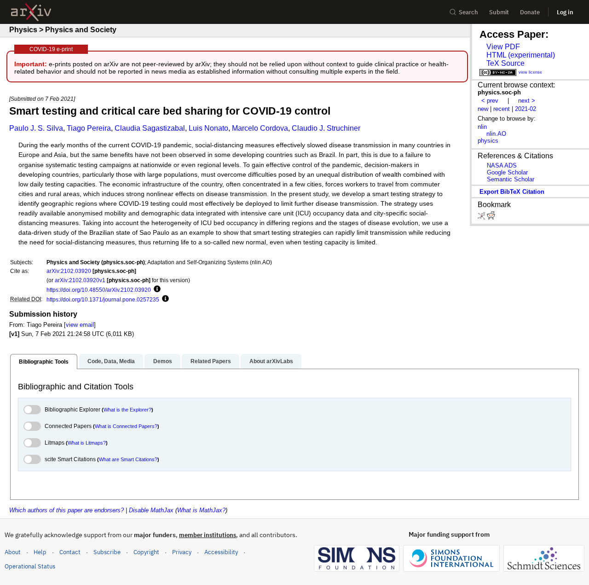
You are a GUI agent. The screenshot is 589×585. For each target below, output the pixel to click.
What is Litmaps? (87, 443)
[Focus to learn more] (156, 289)
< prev (489, 100)
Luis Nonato (208, 128)
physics (488, 140)
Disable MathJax (151, 510)
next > (526, 100)
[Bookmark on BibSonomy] (482, 217)
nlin (482, 126)
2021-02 (525, 108)
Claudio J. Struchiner (326, 128)
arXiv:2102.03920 (68, 271)
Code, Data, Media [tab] (111, 361)
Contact (70, 552)
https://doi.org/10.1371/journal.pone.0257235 (102, 299)
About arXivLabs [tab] (271, 361)
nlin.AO (496, 133)
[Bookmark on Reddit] (491, 217)
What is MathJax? (201, 510)
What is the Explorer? (127, 409)
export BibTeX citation (511, 191)
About (13, 552)
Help (40, 552)
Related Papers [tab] (211, 361)
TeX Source (505, 63)
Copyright (146, 552)
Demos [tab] (162, 361)
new (483, 108)
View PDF (503, 47)
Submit (499, 12)
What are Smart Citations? (128, 459)
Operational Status (30, 566)
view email (80, 324)
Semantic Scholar (510, 179)
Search (468, 12)
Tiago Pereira (89, 128)
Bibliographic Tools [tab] (44, 362)
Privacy (181, 552)
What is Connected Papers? (126, 426)
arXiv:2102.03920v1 (80, 280)
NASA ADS (502, 165)
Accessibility (221, 552)
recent (501, 108)
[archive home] (31, 12)
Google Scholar (507, 172)
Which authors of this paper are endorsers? (66, 510)
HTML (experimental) (520, 55)
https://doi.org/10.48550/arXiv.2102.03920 (98, 290)
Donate (530, 12)
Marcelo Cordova (260, 128)
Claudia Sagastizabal (150, 128)
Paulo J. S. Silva (36, 128)
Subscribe (107, 552)
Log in (565, 12)
